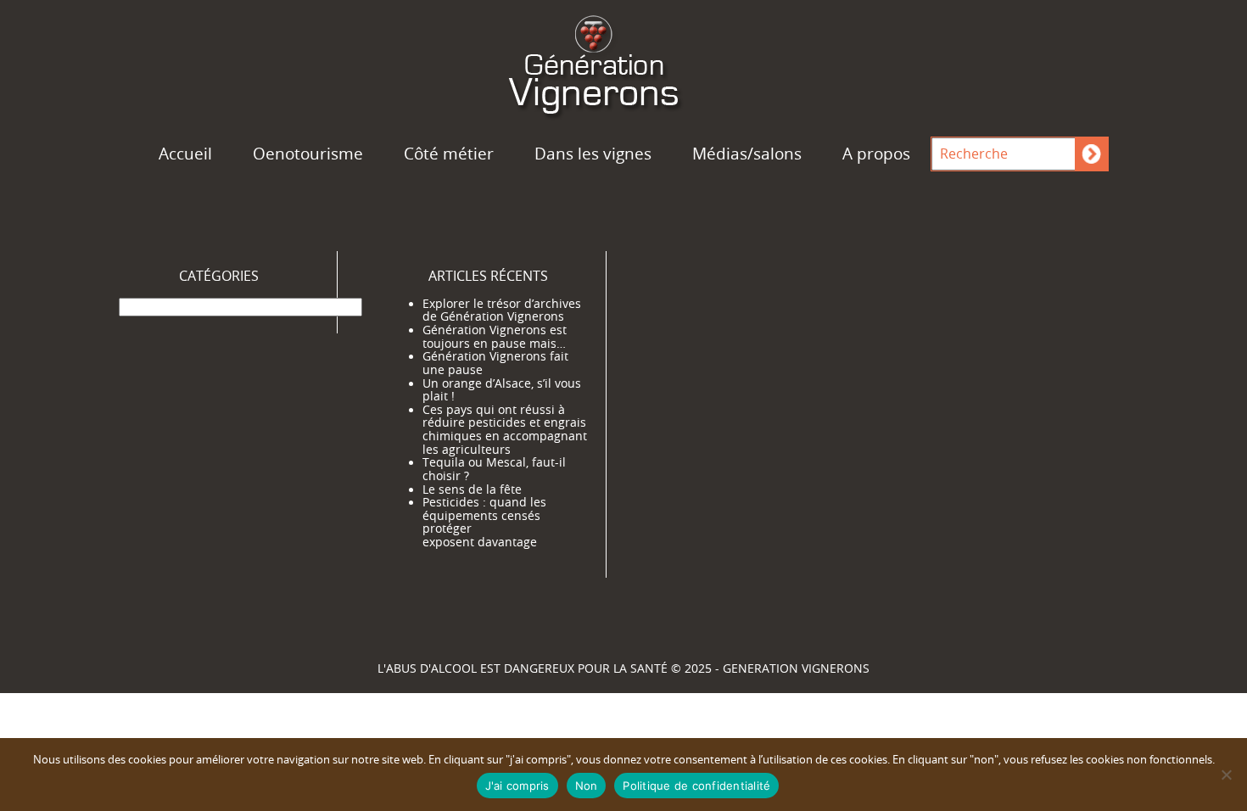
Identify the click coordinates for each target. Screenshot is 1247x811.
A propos (876, 154)
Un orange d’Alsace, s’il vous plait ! (501, 390)
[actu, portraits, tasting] (623, 62)
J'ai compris (517, 785)
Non (586, 785)
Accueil (185, 154)
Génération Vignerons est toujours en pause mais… (494, 336)
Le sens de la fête (472, 489)
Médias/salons (747, 154)
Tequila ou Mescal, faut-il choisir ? (494, 469)
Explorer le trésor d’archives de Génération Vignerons (501, 310)
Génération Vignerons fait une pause (495, 363)
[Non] (1225, 774)
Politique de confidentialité (696, 785)
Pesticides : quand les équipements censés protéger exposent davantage (484, 522)
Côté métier (449, 154)
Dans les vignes (592, 154)
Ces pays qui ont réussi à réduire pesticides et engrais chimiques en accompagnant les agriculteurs (504, 429)
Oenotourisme (308, 154)
